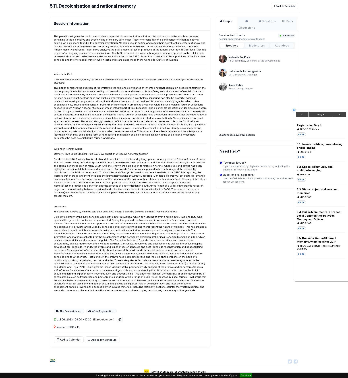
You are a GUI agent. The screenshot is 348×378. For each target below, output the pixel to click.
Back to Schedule (285, 6)
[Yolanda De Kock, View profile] (223, 58)
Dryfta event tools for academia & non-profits (178, 371)
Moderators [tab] (257, 45)
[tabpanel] (257, 78)
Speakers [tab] (232, 45)
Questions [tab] (268, 21)
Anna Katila (236, 85)
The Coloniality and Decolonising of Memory (83, 311)
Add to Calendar (70, 339)
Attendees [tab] (282, 45)
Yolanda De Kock (239, 57)
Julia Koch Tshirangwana (245, 71)
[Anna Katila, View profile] (223, 86)
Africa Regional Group (104, 311)
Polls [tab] (289, 21)
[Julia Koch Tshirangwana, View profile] (223, 72)
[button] (102, 339)
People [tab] (227, 21)
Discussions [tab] (247, 27)
